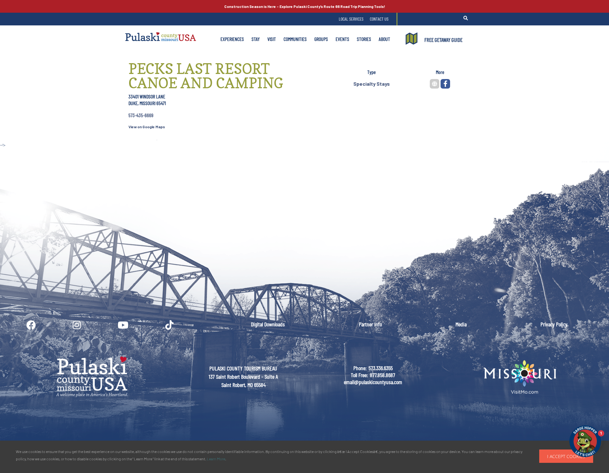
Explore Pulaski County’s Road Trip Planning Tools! (304, 6)
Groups (321, 39)
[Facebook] (445, 84)
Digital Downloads (268, 324)
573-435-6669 (140, 115)
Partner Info (370, 324)
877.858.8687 (382, 374)
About (384, 39)
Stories (364, 39)
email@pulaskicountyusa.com (373, 381)
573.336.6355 (381, 367)
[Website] (434, 84)
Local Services (351, 19)
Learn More (216, 458)
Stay (256, 39)
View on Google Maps (146, 126)
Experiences (232, 39)
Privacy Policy (553, 324)
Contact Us (379, 19)
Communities (295, 39)
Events (342, 39)
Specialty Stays (371, 84)
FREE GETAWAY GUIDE (443, 40)
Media (461, 324)
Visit (271, 39)
